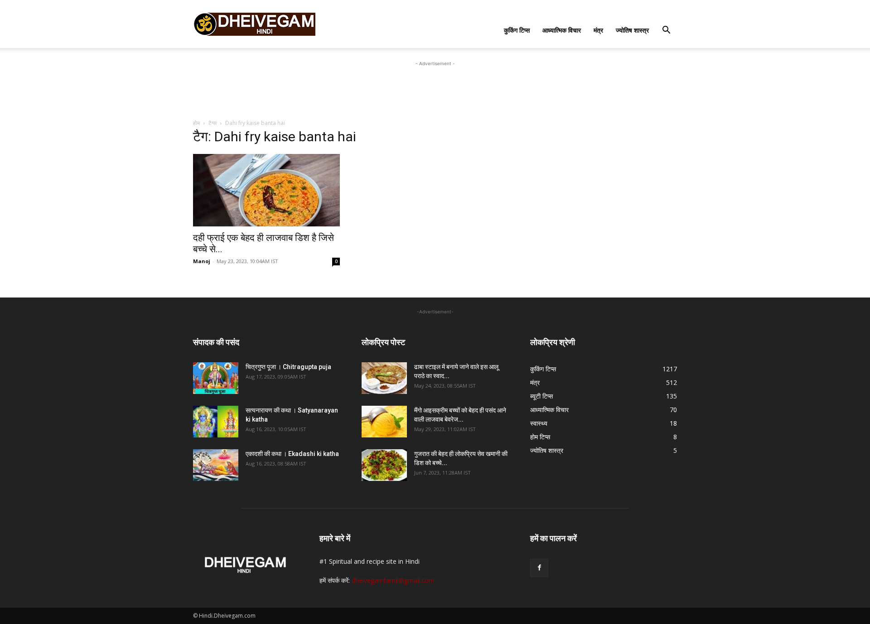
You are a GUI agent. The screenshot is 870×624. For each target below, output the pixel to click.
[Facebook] (539, 568)
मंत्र (598, 30)
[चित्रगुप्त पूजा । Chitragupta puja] (215, 378)
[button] (666, 31)
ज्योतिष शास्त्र (632, 30)
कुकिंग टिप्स (517, 30)
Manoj (201, 261)
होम (196, 123)
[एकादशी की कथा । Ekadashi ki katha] (215, 465)
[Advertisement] (435, 88)
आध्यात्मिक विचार (561, 30)
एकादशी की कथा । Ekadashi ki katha (292, 453)
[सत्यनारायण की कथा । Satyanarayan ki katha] (215, 421)
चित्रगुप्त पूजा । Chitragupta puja (288, 366)
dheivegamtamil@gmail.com (393, 580)
